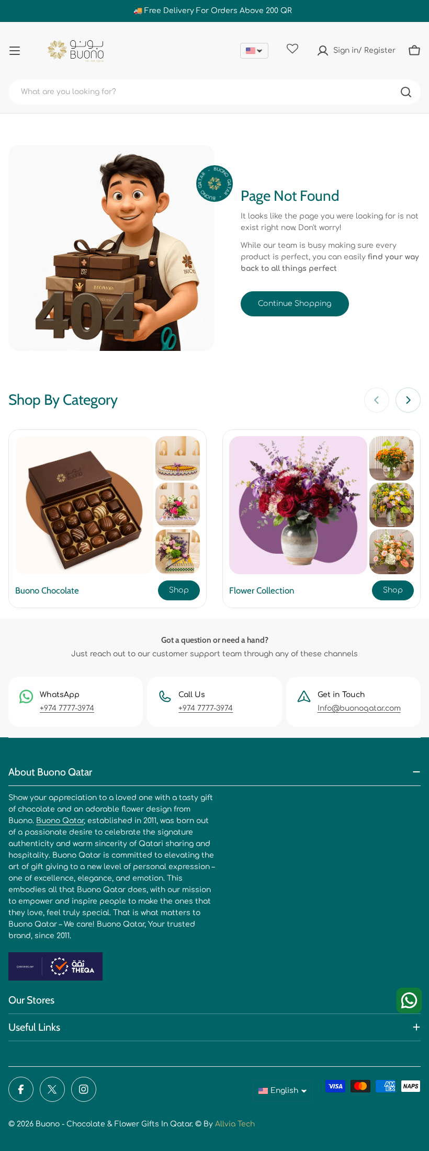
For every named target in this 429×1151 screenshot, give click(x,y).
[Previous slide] (376, 400)
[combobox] (214, 92)
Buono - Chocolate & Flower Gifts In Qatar (113, 1124)
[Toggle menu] (14, 50)
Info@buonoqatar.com (359, 708)
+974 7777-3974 (67, 708)
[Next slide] (408, 400)
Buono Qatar (60, 821)
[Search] (406, 92)
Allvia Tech (235, 1124)
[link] (177, 458)
